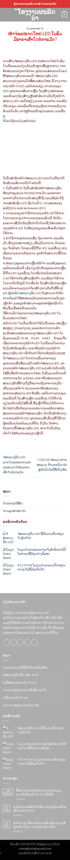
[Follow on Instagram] (13, 642)
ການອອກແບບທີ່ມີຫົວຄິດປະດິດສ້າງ (25, 667)
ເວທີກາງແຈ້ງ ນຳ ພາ (15, 697)
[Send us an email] (27, 642)
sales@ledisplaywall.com (35, 848)
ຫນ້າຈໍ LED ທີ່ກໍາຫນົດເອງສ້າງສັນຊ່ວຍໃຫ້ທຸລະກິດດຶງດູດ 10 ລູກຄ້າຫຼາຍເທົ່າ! (39, 825)
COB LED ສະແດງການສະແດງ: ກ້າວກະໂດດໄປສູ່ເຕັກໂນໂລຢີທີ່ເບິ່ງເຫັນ (52, 464)
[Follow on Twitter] (20, 642)
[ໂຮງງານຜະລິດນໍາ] (35, 14)
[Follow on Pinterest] (34, 642)
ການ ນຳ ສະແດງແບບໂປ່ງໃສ (21, 705)
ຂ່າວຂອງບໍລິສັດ (13, 503)
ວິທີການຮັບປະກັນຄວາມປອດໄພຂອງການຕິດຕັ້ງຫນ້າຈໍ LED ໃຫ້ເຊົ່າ (38, 792)
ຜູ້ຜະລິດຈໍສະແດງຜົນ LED (24, 293)
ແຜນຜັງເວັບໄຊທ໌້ (27, 853)
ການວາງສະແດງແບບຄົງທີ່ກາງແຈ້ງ (25, 690)
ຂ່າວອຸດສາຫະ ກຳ (35, 28)
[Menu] (5, 14)
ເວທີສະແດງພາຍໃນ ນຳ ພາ (20, 682)
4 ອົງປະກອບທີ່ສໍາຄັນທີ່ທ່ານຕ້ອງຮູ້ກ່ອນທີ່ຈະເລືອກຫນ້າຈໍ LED (39, 808)
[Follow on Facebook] (6, 642)
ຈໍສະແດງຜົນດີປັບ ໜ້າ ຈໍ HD (21, 675)
